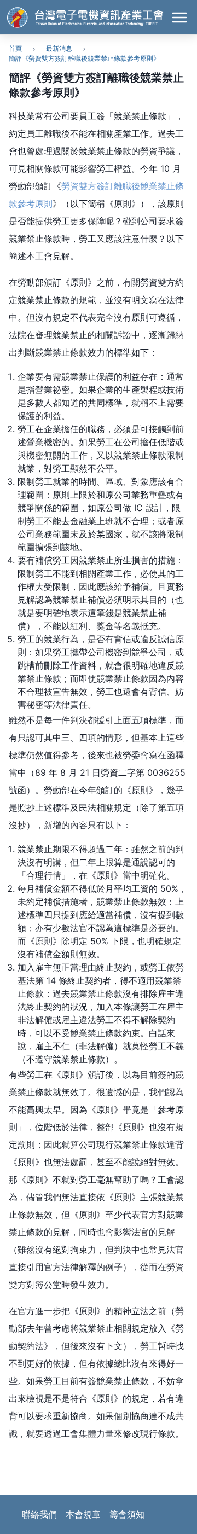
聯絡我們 (39, 1514)
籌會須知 (126, 1514)
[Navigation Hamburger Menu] (179, 17)
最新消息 (59, 48)
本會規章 (83, 1514)
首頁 (15, 48)
